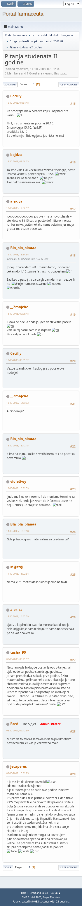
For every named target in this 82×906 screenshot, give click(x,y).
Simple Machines (51, 897)
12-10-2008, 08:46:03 (17, 161)
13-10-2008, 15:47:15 (17, 445)
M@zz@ (16, 566)
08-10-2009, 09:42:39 (17, 730)
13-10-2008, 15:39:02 (17, 402)
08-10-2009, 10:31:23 (17, 773)
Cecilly (15, 96)
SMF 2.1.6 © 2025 (31, 897)
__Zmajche (19, 306)
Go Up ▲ (56, 892)
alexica (16, 201)
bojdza (16, 154)
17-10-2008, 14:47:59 (17, 616)
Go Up (8, 867)
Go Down (10, 84)
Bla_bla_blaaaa (23, 247)
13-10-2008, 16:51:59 (17, 488)
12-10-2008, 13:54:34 (17, 254)
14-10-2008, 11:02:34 (17, 573)
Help (23, 892)
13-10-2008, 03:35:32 (17, 360)
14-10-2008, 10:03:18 (17, 531)
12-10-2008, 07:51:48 (17, 102)
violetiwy (18, 481)
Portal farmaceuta (22, 14)
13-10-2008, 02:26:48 (17, 313)
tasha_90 (18, 652)
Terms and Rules (38, 892)
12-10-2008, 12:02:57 (17, 208)
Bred (14, 723)
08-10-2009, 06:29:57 (17, 659)
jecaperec (18, 766)
